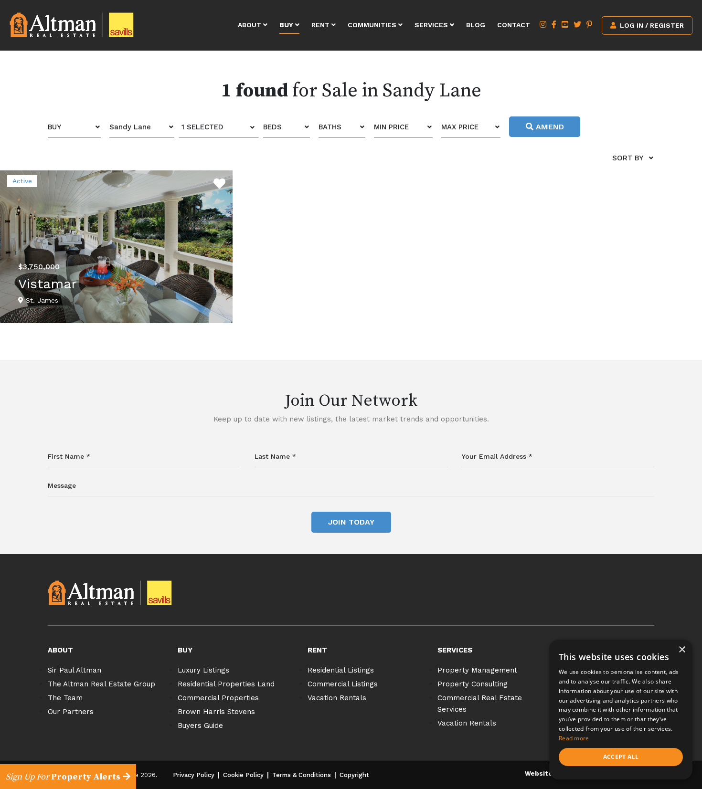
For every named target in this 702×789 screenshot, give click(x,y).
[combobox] (74, 127)
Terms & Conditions (301, 774)
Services (432, 25)
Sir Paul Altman (74, 670)
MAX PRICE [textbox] (460, 127)
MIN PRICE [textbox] (391, 127)
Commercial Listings (343, 684)
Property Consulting (472, 684)
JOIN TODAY (351, 521)
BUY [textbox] (54, 127)
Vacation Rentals (337, 698)
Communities (373, 25)
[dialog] (620, 709)
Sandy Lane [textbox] (130, 127)
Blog (475, 25)
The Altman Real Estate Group (101, 684)
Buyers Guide (200, 725)
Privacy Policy (193, 774)
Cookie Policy (243, 774)
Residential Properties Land (226, 684)
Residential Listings (341, 670)
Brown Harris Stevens (216, 711)
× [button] (681, 649)
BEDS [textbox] (272, 127)
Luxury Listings (203, 670)
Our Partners (71, 711)
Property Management (477, 670)
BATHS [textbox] (330, 127)
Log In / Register (651, 25)
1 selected (202, 127)
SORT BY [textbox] (627, 158)
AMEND (548, 126)
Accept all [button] (621, 757)
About (250, 25)
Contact (513, 25)
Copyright (354, 774)
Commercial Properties (218, 698)
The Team (65, 698)
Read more (574, 738)
